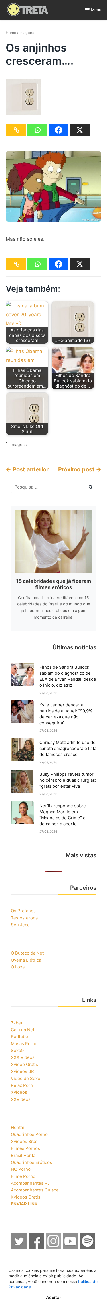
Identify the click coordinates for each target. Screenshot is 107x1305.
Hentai (17, 1127)
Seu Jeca (20, 924)
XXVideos (21, 1099)
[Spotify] (88, 1247)
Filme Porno (23, 1176)
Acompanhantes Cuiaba (34, 1190)
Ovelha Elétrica (26, 960)
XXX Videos (23, 1057)
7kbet (16, 1023)
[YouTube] (71, 1247)
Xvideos (19, 1092)
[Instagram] (54, 1247)
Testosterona (24, 918)
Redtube (19, 1036)
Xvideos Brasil (25, 1141)
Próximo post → (79, 469)
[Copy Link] (16, 130)
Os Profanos (23, 910)
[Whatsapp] (37, 130)
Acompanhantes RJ (30, 1183)
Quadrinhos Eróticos (31, 1162)
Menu (96, 9)
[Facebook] (58, 130)
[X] (80, 130)
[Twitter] (19, 1247)
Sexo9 (17, 1050)
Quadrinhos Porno (29, 1134)
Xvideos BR (22, 1071)
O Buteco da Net (27, 953)
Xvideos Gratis (25, 1197)
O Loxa (18, 967)
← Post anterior (27, 469)
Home (11, 32)
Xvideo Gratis (24, 1064)
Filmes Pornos (25, 1148)
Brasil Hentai (24, 1155)
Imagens (26, 32)
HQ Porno (21, 1169)
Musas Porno (24, 1043)
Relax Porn (22, 1085)
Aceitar (53, 1297)
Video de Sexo (25, 1078)
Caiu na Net (22, 1029)
